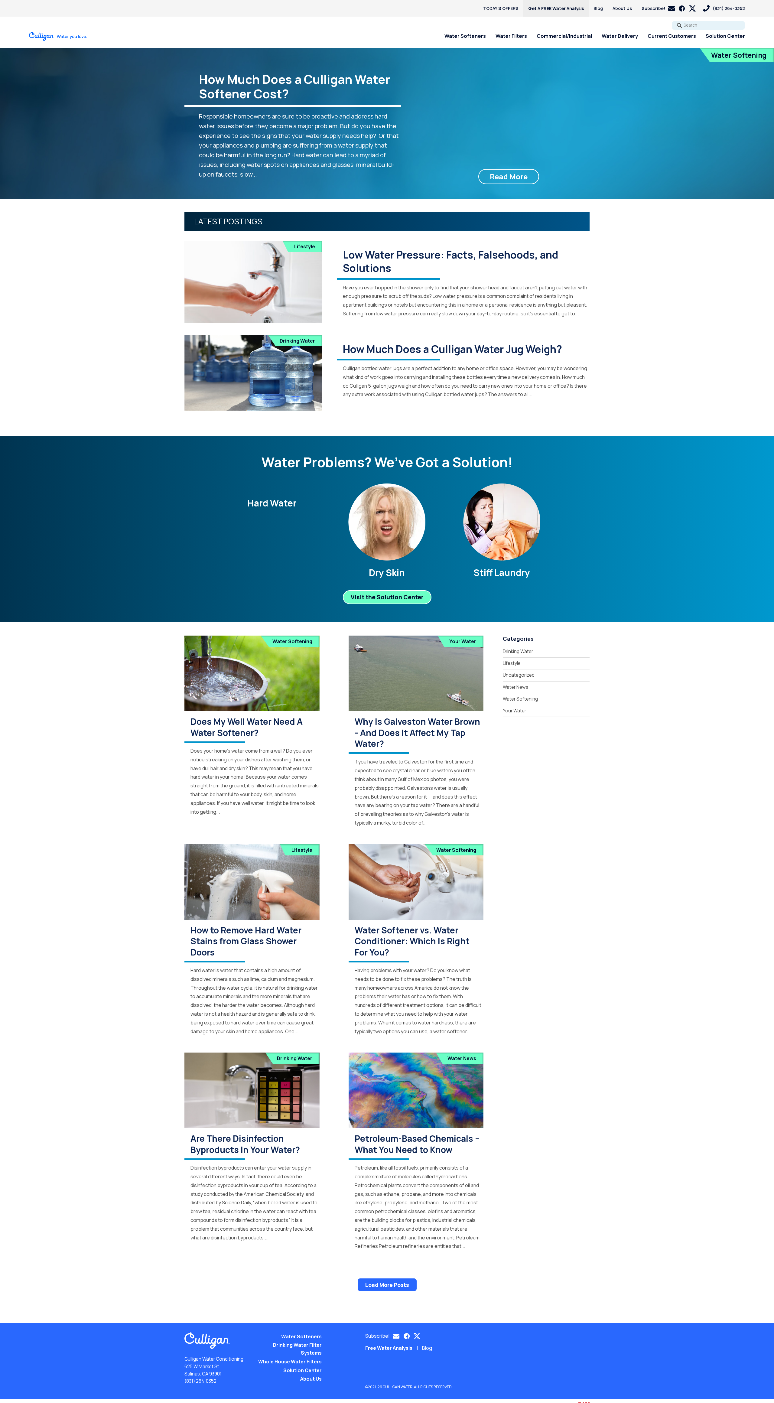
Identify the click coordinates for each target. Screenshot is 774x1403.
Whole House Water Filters (290, 1361)
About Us (622, 8)
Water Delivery (620, 35)
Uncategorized (519, 675)
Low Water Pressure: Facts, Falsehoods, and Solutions (450, 261)
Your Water (462, 641)
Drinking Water (297, 340)
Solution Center (725, 35)
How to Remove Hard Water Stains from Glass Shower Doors (245, 941)
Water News (461, 1058)
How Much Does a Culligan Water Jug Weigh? (452, 349)
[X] (692, 8)
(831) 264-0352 (200, 1381)
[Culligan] (58, 36)
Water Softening (739, 55)
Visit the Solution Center (387, 597)
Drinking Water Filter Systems (297, 1349)
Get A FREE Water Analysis (556, 8)
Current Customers (672, 35)
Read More (509, 176)
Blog (598, 8)
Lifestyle (304, 246)
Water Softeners (465, 35)
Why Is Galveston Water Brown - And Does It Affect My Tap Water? (417, 732)
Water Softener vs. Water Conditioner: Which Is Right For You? (412, 941)
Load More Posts (387, 1284)
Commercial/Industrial (564, 35)
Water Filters (511, 35)
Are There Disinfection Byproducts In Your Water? (245, 1144)
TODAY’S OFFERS (501, 8)
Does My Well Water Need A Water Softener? (246, 727)
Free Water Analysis (388, 1348)
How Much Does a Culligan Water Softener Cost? (294, 86)
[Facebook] (682, 8)
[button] (658, 8)
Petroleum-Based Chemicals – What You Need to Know (417, 1144)
